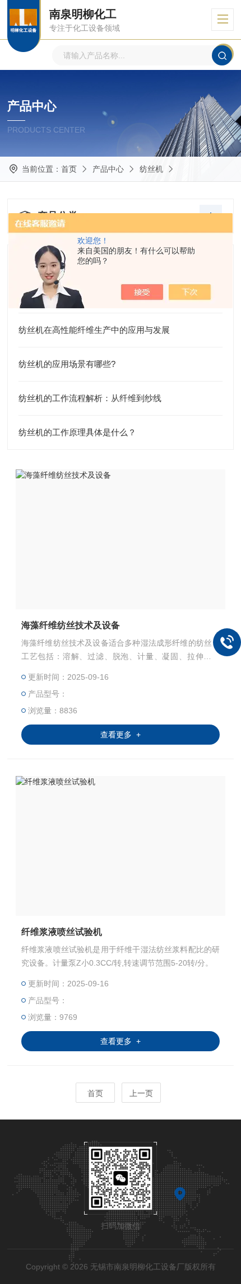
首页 (69, 168)
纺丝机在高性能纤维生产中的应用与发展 (94, 330)
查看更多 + (120, 734)
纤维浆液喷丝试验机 (61, 932)
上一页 (141, 1093)
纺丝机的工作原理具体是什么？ (77, 432)
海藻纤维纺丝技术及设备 (70, 625)
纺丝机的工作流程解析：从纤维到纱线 (89, 398)
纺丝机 (151, 168)
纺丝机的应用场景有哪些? (66, 364)
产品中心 (108, 168)
